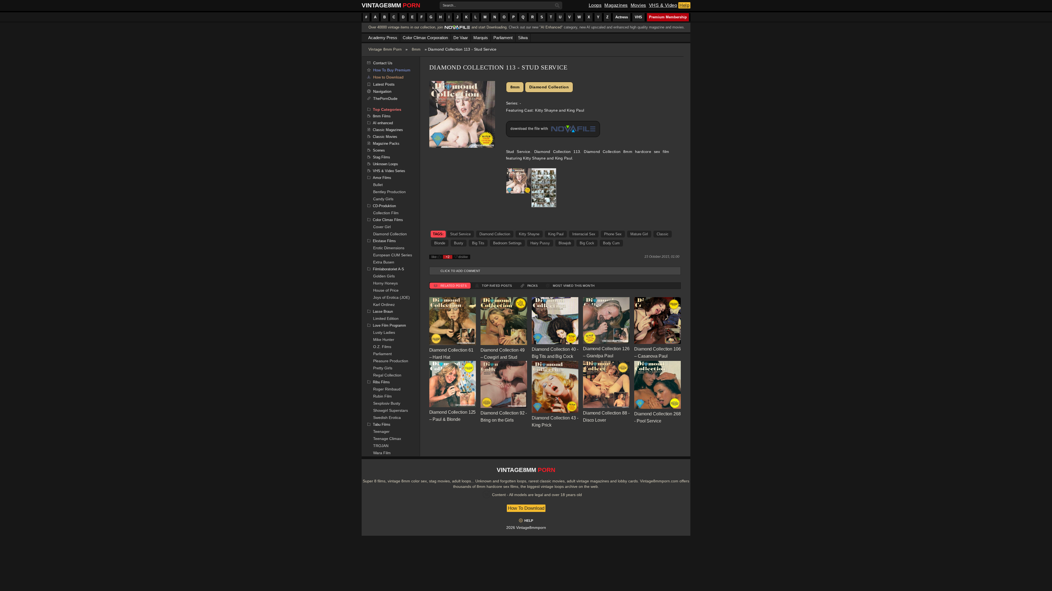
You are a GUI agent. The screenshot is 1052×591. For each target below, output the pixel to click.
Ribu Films (381, 382)
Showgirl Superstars (390, 410)
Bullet (378, 184)
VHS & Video (663, 5)
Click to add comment (461, 271)
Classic (662, 234)
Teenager (381, 431)
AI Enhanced (551, 27)
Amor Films (382, 178)
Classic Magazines (388, 130)
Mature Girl (639, 234)
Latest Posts (384, 84)
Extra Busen (383, 262)
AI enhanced (383, 123)
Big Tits (478, 243)
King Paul (556, 234)
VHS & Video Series (389, 171)
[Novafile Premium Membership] (457, 29)
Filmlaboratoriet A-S (388, 269)
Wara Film (382, 453)
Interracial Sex (583, 234)
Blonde (439, 243)
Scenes (379, 150)
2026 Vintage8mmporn (526, 527)
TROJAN (380, 446)
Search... (449, 5)
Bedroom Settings (507, 243)
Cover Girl (382, 227)
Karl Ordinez (384, 304)
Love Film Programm (389, 325)
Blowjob (565, 243)
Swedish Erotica (387, 417)
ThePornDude (385, 98)
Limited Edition (386, 318)
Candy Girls (383, 199)
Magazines (616, 5)
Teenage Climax (387, 438)
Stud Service (460, 234)
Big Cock (587, 243)
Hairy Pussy (540, 243)
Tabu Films (381, 424)
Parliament (382, 354)
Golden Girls (384, 276)
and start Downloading (489, 27)
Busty (458, 243)
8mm (416, 49)
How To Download (526, 508)
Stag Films (381, 157)
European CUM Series (392, 255)
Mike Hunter (383, 339)
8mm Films (382, 116)
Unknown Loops (385, 164)
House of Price (386, 290)
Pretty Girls (382, 368)
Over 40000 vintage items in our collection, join (405, 27)
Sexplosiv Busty (386, 403)
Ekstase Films (384, 241)
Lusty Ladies (384, 332)
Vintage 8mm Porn (385, 49)
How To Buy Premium (391, 70)
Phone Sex (613, 234)
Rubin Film (382, 396)
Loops (595, 5)
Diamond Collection (390, 234)
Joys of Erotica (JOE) (391, 297)
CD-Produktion (384, 206)
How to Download (388, 77)
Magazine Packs (386, 143)
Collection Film (386, 213)
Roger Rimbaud (387, 389)
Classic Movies (385, 137)
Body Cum (611, 243)
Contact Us (382, 63)
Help (684, 5)
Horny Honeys (385, 283)
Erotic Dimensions (388, 248)
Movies (638, 5)
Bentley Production (389, 192)
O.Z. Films (382, 346)
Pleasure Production (390, 361)
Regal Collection (387, 375)
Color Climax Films (388, 220)
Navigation (382, 91)
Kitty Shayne (529, 234)
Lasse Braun (383, 311)
